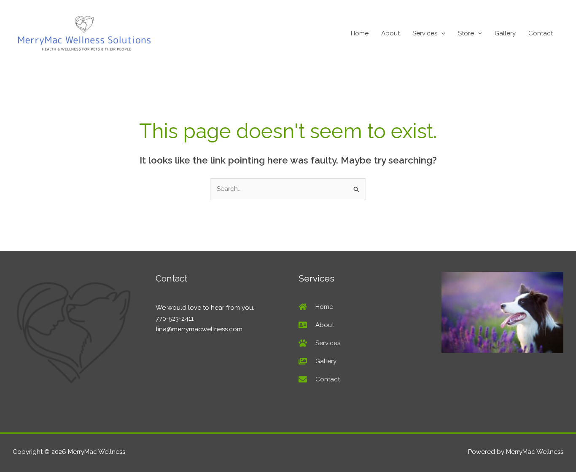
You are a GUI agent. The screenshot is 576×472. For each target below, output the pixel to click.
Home (360, 33)
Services (424, 33)
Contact (540, 33)
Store (466, 33)
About (390, 33)
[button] (441, 33)
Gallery (505, 33)
